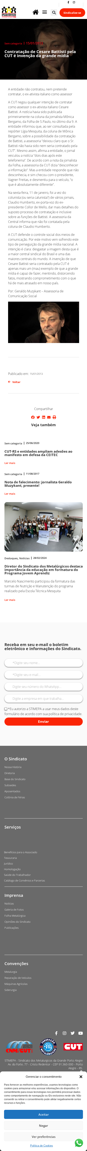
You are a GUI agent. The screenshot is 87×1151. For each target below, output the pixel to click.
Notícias (24, 558)
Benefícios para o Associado (20, 852)
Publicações (11, 928)
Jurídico (8, 863)
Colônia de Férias (14, 797)
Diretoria (9, 773)
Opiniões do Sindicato (17, 921)
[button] (81, 1077)
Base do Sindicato (14, 779)
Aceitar (43, 1114)
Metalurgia (10, 972)
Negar (43, 1126)
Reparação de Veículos (17, 978)
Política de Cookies (41, 1145)
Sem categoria (13, 43)
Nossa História (12, 767)
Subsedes (10, 785)
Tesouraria (10, 858)
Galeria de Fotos (14, 909)
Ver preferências (43, 1137)
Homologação (12, 869)
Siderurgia (10, 990)
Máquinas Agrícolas (16, 984)
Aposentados (12, 791)
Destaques (11, 558)
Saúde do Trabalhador (17, 875)
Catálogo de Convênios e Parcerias (24, 880)
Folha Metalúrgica (14, 915)
